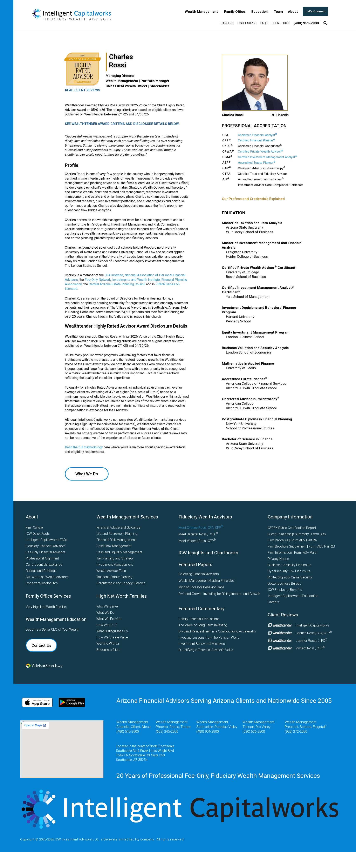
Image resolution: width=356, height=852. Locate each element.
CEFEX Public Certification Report (292, 528)
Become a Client (108, 650)
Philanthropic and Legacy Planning (120, 583)
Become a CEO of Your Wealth (52, 629)
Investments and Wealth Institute (136, 280)
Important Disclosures (42, 583)
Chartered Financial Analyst (257, 135)
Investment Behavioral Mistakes (202, 644)
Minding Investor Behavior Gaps (201, 587)
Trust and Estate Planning (114, 577)
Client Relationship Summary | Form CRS (297, 534)
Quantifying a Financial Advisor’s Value (206, 650)
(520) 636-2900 (253, 731)
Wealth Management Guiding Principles (206, 581)
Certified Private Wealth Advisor (260, 151)
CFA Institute (114, 275)
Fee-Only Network (98, 280)
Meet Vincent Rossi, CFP (197, 540)
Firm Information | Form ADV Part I (293, 553)
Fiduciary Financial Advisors (46, 546)
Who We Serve (107, 606)
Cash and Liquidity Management (119, 552)
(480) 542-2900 (127, 731)
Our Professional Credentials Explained (253, 199)
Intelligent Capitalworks (312, 625)
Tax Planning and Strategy (115, 558)
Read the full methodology (84, 447)
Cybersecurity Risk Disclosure (289, 571)
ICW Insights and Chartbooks (208, 552)
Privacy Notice (278, 559)
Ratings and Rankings (41, 571)
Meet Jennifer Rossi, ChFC (198, 534)
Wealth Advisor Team (111, 571)
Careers (273, 602)
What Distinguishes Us (112, 631)
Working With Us (108, 643)
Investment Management (114, 564)
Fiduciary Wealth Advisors (205, 516)
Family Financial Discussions (199, 619)
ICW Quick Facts (38, 534)
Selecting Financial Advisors (199, 574)
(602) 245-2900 (167, 731)
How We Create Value (112, 637)
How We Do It (106, 625)
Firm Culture (34, 527)
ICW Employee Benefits (285, 590)
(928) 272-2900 (296, 731)
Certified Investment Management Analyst (267, 157)
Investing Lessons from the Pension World (209, 637)
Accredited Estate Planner (256, 163)
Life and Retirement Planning (116, 534)
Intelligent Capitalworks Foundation (293, 596)
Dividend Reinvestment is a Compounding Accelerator (217, 631)
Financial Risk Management (116, 540)
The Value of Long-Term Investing (203, 625)
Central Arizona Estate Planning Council (117, 284)
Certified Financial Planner (256, 140)
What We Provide (108, 619)
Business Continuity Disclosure (289, 565)
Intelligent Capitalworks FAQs (47, 540)
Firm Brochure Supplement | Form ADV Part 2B (301, 546)
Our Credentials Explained (44, 564)
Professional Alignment (42, 558)
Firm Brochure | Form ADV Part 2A (292, 540)
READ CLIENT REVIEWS (82, 90)
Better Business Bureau (284, 583)
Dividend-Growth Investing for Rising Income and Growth (218, 594)
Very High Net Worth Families (47, 607)
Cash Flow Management (113, 546)
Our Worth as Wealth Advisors (47, 577)
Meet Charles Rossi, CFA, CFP (201, 527)
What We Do (105, 613)
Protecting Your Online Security (290, 577)
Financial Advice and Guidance (118, 527)
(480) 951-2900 (207, 731)
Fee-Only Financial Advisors (45, 552)
